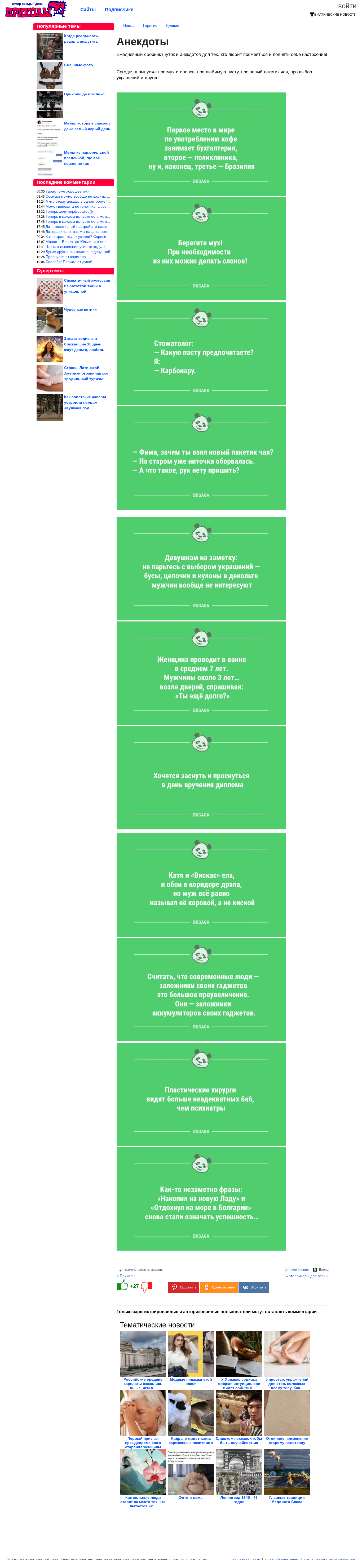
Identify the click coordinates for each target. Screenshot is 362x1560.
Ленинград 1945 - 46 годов (239, 1499)
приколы (130, 1269)
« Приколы (126, 1276)
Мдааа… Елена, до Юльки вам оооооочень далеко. (90, 241)
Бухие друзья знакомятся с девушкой (78, 252)
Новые (129, 25)
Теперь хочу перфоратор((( (70, 211)
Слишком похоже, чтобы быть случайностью (239, 1440)
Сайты (88, 9)
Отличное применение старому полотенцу (287, 1440)
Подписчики (119, 9)
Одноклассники (223, 1287)
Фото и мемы (191, 1497)
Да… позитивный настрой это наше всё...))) (83, 226)
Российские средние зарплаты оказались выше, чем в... (142, 1383)
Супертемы (50, 270)
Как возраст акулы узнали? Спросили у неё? (84, 236)
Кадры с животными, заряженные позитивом (191, 1440)
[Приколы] (36, 16)
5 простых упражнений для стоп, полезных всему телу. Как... (287, 1383)
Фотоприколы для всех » (307, 1276)
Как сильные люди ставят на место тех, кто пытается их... (143, 1501)
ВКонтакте (259, 1287)
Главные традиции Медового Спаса (287, 1499)
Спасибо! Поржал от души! (69, 262)
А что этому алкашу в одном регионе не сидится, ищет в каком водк (105, 201)
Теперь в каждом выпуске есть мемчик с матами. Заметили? (98, 216)
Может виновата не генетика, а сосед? (79, 206)
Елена (324, 1270)
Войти (347, 6)
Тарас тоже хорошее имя (68, 191)
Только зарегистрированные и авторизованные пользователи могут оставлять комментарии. (217, 1311)
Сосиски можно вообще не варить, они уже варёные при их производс (107, 196)
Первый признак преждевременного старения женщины (143, 1442)
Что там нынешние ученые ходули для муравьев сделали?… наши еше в (109, 247)
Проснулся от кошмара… (68, 257)
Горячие (150, 25)
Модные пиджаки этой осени (191, 1381)
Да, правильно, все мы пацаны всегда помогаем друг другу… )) (101, 231)
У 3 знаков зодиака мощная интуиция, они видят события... (239, 1383)
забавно (143, 1269)
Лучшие (172, 25)
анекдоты (157, 1269)
